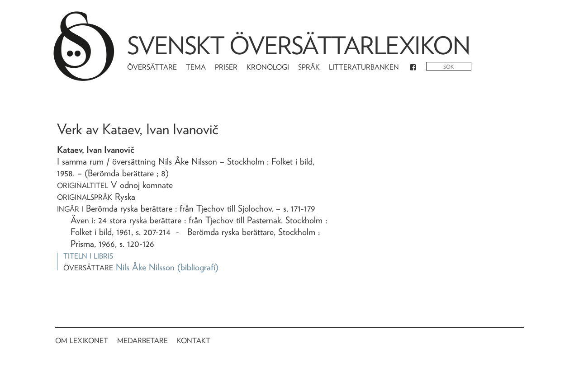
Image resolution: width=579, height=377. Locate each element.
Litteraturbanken (364, 67)
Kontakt (193, 340)
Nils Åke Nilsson (145, 267)
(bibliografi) (197, 267)
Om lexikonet (81, 340)
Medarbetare (142, 340)
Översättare (152, 67)
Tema (196, 67)
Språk (309, 67)
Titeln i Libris (88, 256)
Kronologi (268, 67)
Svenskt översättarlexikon (298, 45)
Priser (226, 67)
